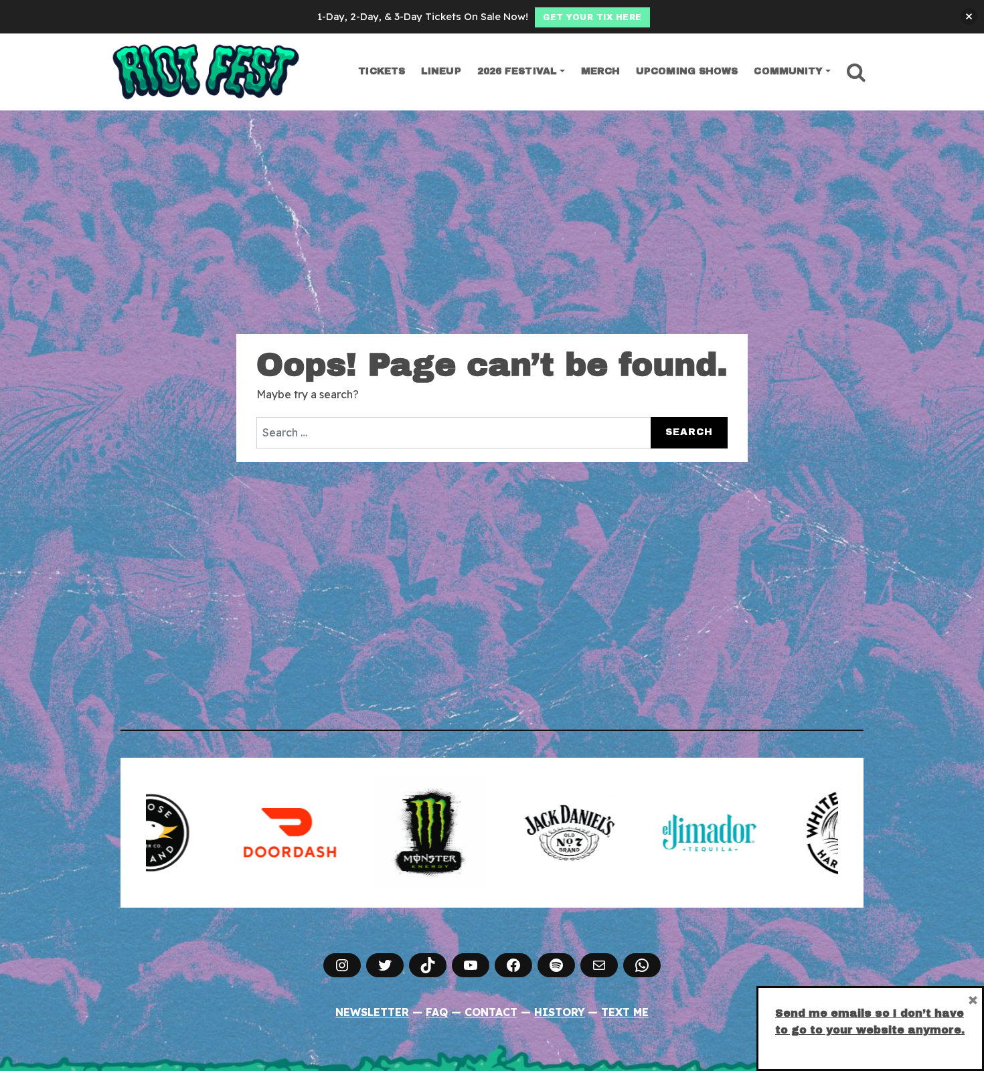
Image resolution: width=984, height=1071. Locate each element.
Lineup (441, 71)
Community (788, 71)
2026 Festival (517, 71)
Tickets (381, 71)
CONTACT (491, 1012)
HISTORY (559, 1012)
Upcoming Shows (687, 71)
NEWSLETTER (372, 1012)
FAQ (437, 1012)
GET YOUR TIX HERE (592, 17)
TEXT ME (625, 1012)
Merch (601, 71)
